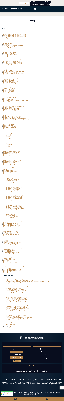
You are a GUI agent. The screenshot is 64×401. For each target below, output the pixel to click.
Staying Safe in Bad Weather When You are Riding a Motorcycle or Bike (20, 318)
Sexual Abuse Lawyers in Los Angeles (10, 231)
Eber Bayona (8, 136)
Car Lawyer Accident (7, 92)
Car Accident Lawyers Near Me (9, 84)
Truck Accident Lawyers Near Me (9, 253)
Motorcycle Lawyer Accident (8, 165)
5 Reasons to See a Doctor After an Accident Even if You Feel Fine (19, 317)
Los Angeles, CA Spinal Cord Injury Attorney (14, 204)
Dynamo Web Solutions (35, 394)
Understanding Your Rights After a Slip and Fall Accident (17, 293)
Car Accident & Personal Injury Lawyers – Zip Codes (13, 73)
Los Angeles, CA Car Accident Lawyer (13, 190)
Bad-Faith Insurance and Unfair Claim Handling (15, 291)
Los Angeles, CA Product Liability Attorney (14, 198)
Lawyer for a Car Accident (8, 124)
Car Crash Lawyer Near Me (8, 89)
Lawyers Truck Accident (8, 128)
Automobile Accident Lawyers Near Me (11, 67)
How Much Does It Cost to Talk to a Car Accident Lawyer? (14, 118)
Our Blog (5, 169)
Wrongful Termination (10, 217)
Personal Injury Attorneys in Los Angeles (11, 173)
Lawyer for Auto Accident (8, 125)
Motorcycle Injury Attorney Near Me (10, 163)
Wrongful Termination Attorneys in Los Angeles (12, 271)
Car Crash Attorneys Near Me (9, 88)
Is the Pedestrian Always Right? (9, 121)
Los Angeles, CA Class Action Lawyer (13, 191)
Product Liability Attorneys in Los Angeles (11, 225)
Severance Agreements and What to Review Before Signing (17, 286)
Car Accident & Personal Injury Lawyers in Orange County (14, 75)
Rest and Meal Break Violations (12, 211)
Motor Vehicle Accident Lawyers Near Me (11, 151)
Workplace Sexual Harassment (12, 216)
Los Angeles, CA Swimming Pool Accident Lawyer (15, 205)
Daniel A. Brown (9, 133)
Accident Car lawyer (7, 38)
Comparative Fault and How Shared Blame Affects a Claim (17, 308)
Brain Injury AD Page (7, 69)
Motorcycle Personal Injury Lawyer (10, 167)
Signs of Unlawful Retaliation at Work (13, 300)
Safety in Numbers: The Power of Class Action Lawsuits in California (19, 280)
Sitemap (5, 235)
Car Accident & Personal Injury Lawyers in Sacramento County (15, 76)
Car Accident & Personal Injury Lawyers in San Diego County (15, 78)
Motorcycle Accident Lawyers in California (11, 156)
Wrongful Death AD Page (8, 268)
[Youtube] (31, 371)
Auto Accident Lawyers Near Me (9, 53)
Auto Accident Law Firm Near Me (9, 52)
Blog (9, 278)
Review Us (5, 227)
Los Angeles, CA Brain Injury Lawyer (13, 188)
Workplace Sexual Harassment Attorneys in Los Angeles (14, 264)
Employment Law (9, 181)
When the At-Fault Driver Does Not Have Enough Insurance (17, 292)
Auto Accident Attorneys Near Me (9, 51)
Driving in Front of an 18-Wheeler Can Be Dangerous (16, 320)
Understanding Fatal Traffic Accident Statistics (15, 322)
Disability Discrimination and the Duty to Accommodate (16, 283)
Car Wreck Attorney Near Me (9, 93)
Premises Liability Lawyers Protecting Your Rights (13, 221)
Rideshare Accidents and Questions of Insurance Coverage (17, 302)
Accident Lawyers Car (7, 41)
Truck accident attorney (8, 249)
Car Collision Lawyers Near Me (9, 87)
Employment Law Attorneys (8, 107)
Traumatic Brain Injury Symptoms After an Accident (16, 310)
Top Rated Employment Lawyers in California (12, 242)
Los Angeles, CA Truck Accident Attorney (14, 206)
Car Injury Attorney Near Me (8, 90)
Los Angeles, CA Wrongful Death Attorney (14, 209)
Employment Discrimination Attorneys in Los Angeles (13, 105)
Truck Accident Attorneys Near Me (10, 250)
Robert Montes (9, 146)
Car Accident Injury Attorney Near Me (10, 80)
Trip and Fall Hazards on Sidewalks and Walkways (16, 287)
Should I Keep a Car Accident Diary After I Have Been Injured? (18, 319)
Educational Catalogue (7, 101)
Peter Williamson (9, 142)
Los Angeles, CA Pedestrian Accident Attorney (15, 196)
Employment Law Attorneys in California (11, 108)
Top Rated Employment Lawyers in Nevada (11, 243)
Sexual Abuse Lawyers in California (10, 228)
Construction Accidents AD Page (9, 97)
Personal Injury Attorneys (8, 170)
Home (30, 13)
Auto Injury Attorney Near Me (9, 64)
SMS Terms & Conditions (8, 237)
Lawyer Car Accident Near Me (9, 123)
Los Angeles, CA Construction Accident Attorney (15, 192)
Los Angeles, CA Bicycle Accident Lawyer (14, 187)
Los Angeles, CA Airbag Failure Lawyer (13, 185)
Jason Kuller (8, 137)
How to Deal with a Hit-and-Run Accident (14, 313)
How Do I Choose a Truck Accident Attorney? (12, 116)
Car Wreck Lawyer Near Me (8, 94)
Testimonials (5, 239)
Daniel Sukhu (8, 135)
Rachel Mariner (9, 144)
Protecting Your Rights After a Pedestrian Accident (16, 315)
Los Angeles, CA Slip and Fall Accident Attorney (15, 202)
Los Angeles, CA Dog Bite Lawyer (12, 194)
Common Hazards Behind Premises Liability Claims (16, 309)
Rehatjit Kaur (8, 145)
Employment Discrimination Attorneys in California (13, 102)
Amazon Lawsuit (6, 44)
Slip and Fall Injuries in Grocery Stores (13, 288)
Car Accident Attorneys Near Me (9, 79)
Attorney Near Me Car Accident (9, 50)
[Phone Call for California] (16, 399)
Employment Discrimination (11, 180)
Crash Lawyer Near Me (8, 99)
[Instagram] (17, 371)
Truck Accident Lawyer (7, 251)
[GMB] (44, 371)
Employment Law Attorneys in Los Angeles (11, 110)
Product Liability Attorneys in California (11, 223)
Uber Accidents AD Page (8, 260)
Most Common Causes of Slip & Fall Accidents (15, 311)
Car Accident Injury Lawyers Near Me (10, 81)
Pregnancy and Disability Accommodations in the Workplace (18, 305)
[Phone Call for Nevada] (48, 399)
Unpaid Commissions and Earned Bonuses (14, 296)
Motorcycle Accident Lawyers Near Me (11, 161)
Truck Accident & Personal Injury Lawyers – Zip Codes (14, 246)
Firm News (10, 326)
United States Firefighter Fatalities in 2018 (14, 323)
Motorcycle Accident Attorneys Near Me (11, 152)
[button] (24, 3)
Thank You (5, 240)
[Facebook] (24, 371)
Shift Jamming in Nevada (8, 233)
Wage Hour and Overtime (11, 214)
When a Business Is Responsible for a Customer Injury (17, 297)
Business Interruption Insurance (12, 178)
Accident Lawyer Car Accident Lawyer (10, 39)
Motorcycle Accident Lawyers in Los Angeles (12, 159)
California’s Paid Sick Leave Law (12, 179)
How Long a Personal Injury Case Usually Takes (15, 306)
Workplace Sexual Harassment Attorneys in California (13, 262)
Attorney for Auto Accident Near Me (10, 47)
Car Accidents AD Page (8, 85)
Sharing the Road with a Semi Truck (13, 316)
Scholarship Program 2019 (11, 327)
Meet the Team (6, 129)
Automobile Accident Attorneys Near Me (11, 66)
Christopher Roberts (10, 132)
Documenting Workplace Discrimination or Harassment (17, 307)
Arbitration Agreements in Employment (13, 284)
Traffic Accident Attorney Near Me (10, 244)
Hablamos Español (7, 114)
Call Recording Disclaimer (8, 70)
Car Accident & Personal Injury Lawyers (11, 72)
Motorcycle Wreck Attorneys (8, 168)
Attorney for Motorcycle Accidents (10, 48)
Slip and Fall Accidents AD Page (9, 236)
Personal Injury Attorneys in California (10, 171)
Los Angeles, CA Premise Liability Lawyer (14, 197)
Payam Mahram (9, 141)
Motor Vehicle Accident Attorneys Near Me (11, 150)
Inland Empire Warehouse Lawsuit (10, 120)
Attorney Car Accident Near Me (9, 46)
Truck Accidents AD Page (8, 254)
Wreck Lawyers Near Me (8, 267)
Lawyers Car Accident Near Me (9, 126)
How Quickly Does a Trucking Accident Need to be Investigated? (16, 119)
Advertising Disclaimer (7, 43)
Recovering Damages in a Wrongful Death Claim (15, 304)
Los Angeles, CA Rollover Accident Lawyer (14, 199)
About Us (5, 37)
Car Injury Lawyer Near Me (8, 91)
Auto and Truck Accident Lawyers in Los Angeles (13, 57)
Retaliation (8, 213)
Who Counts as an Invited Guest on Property (15, 289)
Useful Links (5, 261)
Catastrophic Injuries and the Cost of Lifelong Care (16, 290)
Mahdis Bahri (8, 139)
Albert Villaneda (9, 130)
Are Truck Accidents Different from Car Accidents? (13, 45)
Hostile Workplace (9, 183)
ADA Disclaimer (6, 42)
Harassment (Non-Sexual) (11, 182)
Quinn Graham (9, 143)
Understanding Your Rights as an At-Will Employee (16, 298)
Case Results (6, 96)
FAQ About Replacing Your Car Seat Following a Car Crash (17, 314)
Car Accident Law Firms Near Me (9, 82)
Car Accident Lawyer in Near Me (9, 83)
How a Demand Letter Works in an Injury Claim (15, 279)
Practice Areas (6, 176)
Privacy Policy (6, 222)
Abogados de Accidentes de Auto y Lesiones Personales (14, 30)
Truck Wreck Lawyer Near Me (9, 259)
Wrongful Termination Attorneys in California (12, 269)
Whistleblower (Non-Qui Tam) (12, 215)
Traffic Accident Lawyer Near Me (9, 245)
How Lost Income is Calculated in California (14, 282)
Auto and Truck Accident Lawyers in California (12, 55)
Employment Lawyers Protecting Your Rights (12, 112)
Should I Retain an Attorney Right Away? (11, 234)
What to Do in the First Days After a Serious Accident (16, 299)
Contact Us (5, 98)
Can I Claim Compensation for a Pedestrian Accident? (14, 71)
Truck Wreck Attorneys (7, 258)
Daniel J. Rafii (8, 134)
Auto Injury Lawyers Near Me (9, 65)
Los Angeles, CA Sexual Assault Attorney (14, 201)
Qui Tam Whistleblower (10, 210)
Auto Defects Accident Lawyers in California (12, 60)
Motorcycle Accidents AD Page (9, 162)
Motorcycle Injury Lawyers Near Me (10, 164)
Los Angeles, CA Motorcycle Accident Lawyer (15, 195)
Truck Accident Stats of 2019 (11, 324)
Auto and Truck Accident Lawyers (10, 54)
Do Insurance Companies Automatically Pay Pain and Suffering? (16, 100)
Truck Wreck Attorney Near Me (9, 257)
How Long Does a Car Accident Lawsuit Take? (12, 117)
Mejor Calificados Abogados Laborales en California (13, 149)
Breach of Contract (9, 177)
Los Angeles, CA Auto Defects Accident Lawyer (15, 186)
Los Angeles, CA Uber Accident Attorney (14, 207)
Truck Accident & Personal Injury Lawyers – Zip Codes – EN (15, 248)
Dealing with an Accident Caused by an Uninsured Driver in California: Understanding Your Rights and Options (27, 281)
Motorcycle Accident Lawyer (8, 155)
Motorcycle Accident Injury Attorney (10, 153)
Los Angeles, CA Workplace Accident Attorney (15, 208)
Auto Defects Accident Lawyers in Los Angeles (12, 62)
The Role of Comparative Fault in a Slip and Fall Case (16, 301)
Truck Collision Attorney (8, 255)
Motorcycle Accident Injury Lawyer (10, 154)
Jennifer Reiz (8, 138)
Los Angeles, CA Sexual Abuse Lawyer (13, 200)
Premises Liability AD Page (8, 219)
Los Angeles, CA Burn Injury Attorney (13, 189)
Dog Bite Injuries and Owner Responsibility (14, 295)
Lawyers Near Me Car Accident (9, 127)
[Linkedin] (37, 371)
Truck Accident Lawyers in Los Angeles (11, 252)
